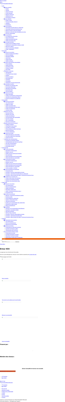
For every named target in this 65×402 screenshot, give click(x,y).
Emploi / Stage (9, 20)
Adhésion (8, 23)
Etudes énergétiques (10, 115)
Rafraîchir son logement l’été (12, 85)
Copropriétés (4, 100)
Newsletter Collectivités (11, 189)
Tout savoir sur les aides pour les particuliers (11, 300)
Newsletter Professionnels (11, 150)
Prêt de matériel (9, 91)
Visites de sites (9, 59)
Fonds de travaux (9, 137)
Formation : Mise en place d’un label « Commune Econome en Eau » (20, 175)
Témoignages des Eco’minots (12, 230)
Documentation (9, 154)
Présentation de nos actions (11, 220)
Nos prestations (8, 34)
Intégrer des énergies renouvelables (12, 62)
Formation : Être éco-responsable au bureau (15, 172)
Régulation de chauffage (11, 88)
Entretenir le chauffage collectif (12, 140)
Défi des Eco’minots (10, 211)
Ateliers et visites (9, 104)
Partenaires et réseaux (10, 17)
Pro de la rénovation (9, 149)
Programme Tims (9, 170)
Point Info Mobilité (9, 55)
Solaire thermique (9, 65)
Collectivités (4, 182)
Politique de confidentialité (7, 391)
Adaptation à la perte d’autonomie (13, 82)
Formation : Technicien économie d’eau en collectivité (17, 173)
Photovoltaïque (9, 63)
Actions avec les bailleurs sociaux (13, 43)
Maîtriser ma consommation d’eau (13, 181)
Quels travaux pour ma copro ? (11, 123)
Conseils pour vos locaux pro (11, 176)
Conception (8, 81)
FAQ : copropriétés (10, 120)
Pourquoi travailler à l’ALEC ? (12, 21)
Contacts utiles (9, 110)
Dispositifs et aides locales (11, 204)
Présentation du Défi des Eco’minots (13, 227)
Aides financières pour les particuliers (14, 156)
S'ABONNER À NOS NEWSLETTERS (8, 371)
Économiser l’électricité (10, 87)
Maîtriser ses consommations (11, 139)
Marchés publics (5, 396)
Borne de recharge (10, 130)
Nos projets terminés (9, 42)
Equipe (7, 8)
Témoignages (8, 72)
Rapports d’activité (10, 14)
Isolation (7, 75)
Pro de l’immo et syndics (10, 159)
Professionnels (5, 147)
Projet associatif (9, 13)
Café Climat (8, 58)
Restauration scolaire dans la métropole (14, 237)
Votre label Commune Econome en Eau (14, 29)
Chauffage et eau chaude (11, 73)
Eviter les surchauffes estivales (12, 179)
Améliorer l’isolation (10, 124)
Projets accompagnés (10, 108)
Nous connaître (8, 7)
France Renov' (3, 364)
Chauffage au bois (10, 66)
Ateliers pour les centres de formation (14, 153)
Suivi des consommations (11, 143)
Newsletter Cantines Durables (12, 236)
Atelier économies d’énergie (11, 39)
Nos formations (8, 26)
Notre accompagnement (11, 186)
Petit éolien (8, 69)
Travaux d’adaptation (10, 131)
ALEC (3, 6)
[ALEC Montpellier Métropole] (6, 3)
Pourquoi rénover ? (10, 113)
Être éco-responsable (10, 33)
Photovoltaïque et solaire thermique (13, 128)
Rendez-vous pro (9, 152)
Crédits (3, 393)
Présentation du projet (10, 233)
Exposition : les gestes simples (12, 209)
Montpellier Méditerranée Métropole (9, 352)
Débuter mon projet (10, 114)
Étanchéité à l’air (9, 78)
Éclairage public (9, 196)
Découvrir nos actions (9, 52)
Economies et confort (9, 84)
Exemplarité (8, 24)
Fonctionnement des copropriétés (13, 117)
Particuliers (4, 50)
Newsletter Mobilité (10, 56)
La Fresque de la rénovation (12, 36)
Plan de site (4, 388)
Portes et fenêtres (9, 76)
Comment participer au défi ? (12, 228)
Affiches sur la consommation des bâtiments (15, 208)
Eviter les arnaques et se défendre (13, 98)
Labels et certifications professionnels (14, 95)
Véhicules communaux (10, 201)
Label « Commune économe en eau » (13, 191)
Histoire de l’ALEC (9, 11)
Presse (3, 394)
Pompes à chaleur (9, 68)
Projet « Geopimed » (10, 49)
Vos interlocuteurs (9, 102)
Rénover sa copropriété (7, 315)
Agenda (7, 10)
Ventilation (8, 79)
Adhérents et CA (9, 16)
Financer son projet (9, 92)
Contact (3, 238)
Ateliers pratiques (9, 60)
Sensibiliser (7, 207)
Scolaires (4, 218)
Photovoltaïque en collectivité (12, 198)
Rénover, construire (9, 71)
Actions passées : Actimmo (11, 168)
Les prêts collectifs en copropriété (13, 136)
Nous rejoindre (8, 19)
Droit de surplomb (9, 118)
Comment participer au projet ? (12, 234)
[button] (2, 240)
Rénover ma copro (9, 111)
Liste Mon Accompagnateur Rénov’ (13, 97)
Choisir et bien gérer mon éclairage (13, 178)
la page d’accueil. (32, 254)
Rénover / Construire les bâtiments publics (15, 195)
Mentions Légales (5, 390)
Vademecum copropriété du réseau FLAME (15, 45)
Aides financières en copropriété (12, 134)
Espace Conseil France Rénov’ (12, 53)
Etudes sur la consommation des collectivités (15, 202)
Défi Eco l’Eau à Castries (11, 212)
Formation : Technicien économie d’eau (14, 215)
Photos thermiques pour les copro (13, 107)
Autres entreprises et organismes (12, 169)
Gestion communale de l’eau (11, 199)
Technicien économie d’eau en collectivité (14, 27)
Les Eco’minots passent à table (11, 231)
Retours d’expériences (10, 205)
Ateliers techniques (10, 188)
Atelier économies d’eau (11, 40)
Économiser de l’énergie (11, 144)
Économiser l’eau (9, 89)
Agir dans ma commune (10, 194)
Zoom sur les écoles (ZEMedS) (12, 47)
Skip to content (3, 0)
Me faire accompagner (10, 121)
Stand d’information (10, 37)
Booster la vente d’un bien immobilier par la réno (16, 32)
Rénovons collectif (9, 46)
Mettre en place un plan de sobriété (13, 30)
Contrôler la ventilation (10, 127)
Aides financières (9, 94)
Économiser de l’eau (10, 146)
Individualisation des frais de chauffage (14, 141)
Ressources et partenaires (11, 224)
